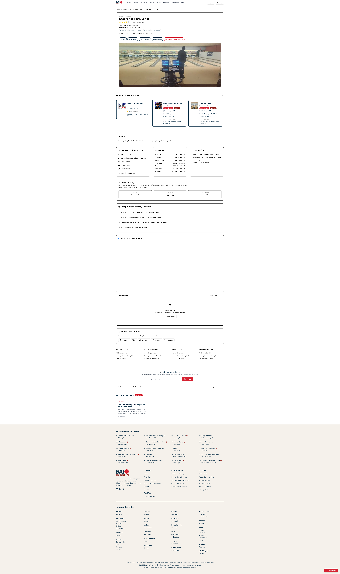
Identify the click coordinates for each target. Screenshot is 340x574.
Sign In (211, 3)
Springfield (138, 9)
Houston (202, 533)
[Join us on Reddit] (120, 489)
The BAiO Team (204, 480)
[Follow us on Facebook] (117, 489)
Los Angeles (120, 528)
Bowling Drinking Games (180, 480)
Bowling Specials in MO (206, 359)
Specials (166, 2)
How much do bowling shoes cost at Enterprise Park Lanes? (140, 217)
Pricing (159, 2)
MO (131, 9)
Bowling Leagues (150, 480)
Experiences (175, 2)
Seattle (201, 554)
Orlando (119, 547)
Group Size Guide (177, 483)
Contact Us (203, 474)
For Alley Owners (205, 483)
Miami (118, 544)
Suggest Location (216, 387)
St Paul (146, 548)
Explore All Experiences (152, 483)
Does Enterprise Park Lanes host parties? (133, 227)
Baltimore (147, 534)
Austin (201, 535)
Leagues (152, 2)
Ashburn (202, 547)
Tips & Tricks (148, 493)
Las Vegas (174, 514)
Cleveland (175, 534)
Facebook (158, 39)
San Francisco (121, 521)
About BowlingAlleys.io (207, 477)
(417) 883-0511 (126, 154)
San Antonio (203, 538)
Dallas (201, 540)
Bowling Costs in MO (177, 359)
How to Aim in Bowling (179, 486)
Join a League (126, 169)
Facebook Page (126, 165)
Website (134, 39)
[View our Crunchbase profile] (123, 489)
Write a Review (214, 295)
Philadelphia (175, 550)
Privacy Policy (204, 490)
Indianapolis (148, 528)
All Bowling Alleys (121, 353)
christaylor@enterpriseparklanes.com (134, 158)
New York (174, 521)
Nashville (202, 523)
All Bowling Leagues (150, 353)
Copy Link (170, 340)
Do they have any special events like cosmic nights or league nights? (143, 222)
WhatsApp (144, 340)
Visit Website (125, 162)
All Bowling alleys (121, 9)
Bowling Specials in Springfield (208, 356)
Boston (146, 541)
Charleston (203, 514)
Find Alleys (147, 477)
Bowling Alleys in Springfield (125, 356)
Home (129, 2)
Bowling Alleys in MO (122, 359)
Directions (146, 39)
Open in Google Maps (128, 173)
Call (124, 39)
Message (157, 340)
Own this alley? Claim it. (175, 39)
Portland (174, 544)
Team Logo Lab (149, 496)
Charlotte (174, 528)
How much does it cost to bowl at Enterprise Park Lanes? (139, 212)
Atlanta (146, 514)
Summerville (203, 517)
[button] (133, 109)
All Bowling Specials (205, 353)
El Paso (201, 530)
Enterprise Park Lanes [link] (151, 9)
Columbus (175, 537)
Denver (118, 535)
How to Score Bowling (179, 477)
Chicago (146, 521)
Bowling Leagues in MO (151, 359)
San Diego (119, 523)
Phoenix (119, 514)
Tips (182, 2)
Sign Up (219, 3)
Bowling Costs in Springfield (180, 356)
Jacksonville (120, 542)
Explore (135, 2)
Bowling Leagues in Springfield (153, 356)
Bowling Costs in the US (178, 353)
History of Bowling (177, 474)
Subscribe (187, 379)
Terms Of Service (205, 486)
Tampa (118, 549)
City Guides (143, 2)
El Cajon (119, 526)
